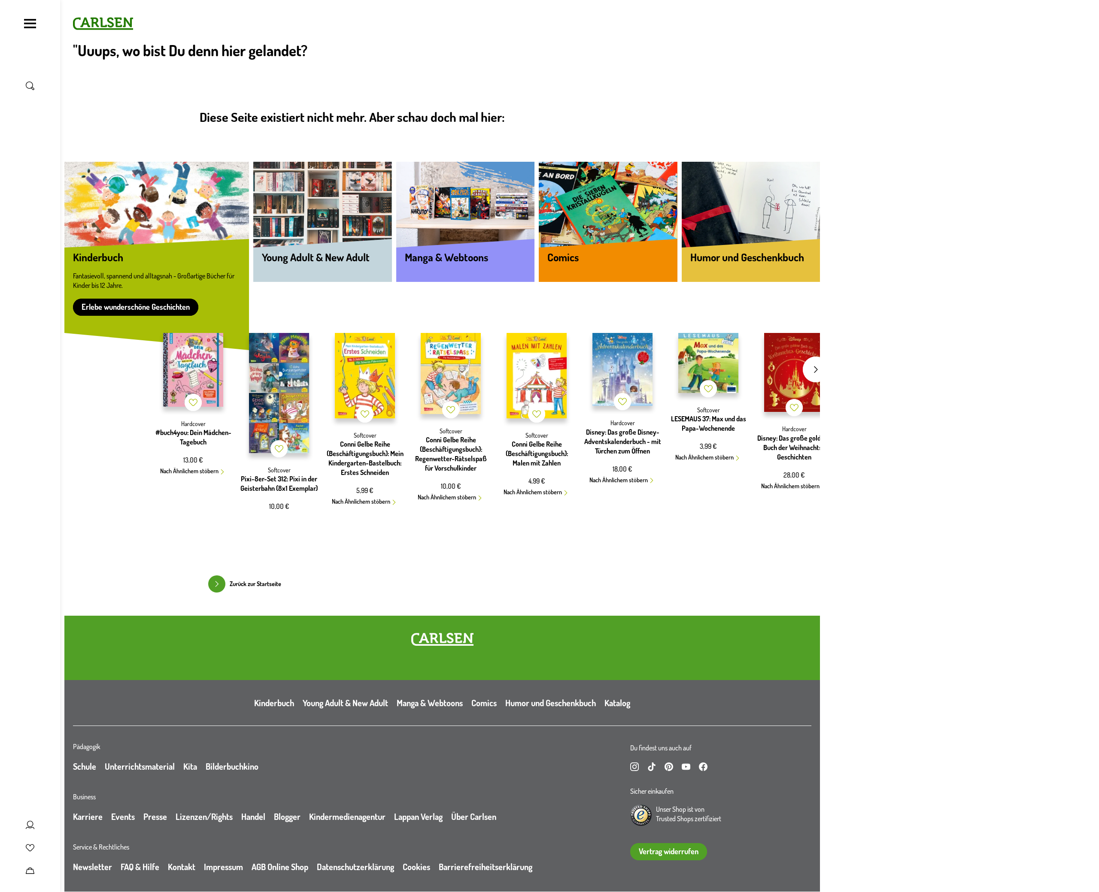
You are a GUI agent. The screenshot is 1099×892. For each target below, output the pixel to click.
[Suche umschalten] (30, 85)
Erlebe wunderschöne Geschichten (136, 306)
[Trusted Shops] (641, 815)
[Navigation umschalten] (30, 23)
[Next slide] (816, 369)
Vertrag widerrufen (668, 851)
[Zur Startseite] (442, 639)
